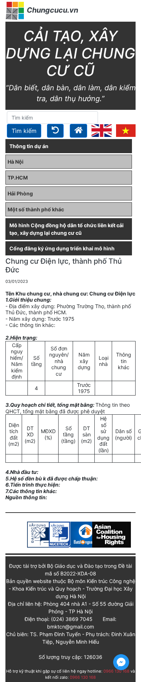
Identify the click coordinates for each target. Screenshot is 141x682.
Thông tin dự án (28, 146)
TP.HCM (18, 177)
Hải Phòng (20, 193)
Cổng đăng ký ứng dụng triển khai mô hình (62, 248)
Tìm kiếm (24, 130)
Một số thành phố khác (36, 209)
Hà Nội (16, 162)
